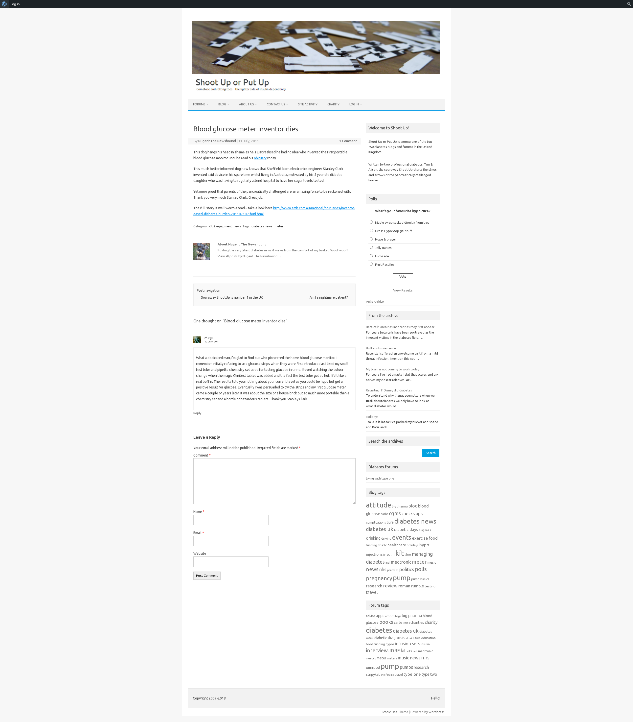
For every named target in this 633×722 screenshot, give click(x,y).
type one (412, 674)
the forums (387, 674)
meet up (371, 658)
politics (406, 569)
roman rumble (411, 585)
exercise (420, 538)
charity (431, 622)
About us (246, 104)
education (428, 638)
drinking (373, 538)
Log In (354, 104)
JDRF (394, 650)
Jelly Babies (383, 247)
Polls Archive (375, 301)
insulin (389, 554)
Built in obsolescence (381, 348)
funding (371, 545)
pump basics (420, 579)
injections (374, 554)
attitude (378, 505)
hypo (424, 544)
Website (199, 553)
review (390, 585)
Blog (222, 104)
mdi (387, 562)
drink (409, 638)
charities (417, 622)
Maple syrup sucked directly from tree (402, 222)
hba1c (382, 545)
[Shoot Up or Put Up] (316, 90)
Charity (333, 104)
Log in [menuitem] (15, 4)
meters (392, 658)
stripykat (373, 674)
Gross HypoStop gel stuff (393, 231)
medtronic (401, 561)
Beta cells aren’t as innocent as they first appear (400, 327)
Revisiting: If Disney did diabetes (389, 390)
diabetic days (406, 529)
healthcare (396, 545)
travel (372, 592)
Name (198, 512)
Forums (199, 104)
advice (370, 616)
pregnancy (379, 578)
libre (408, 554)
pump (401, 577)
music (432, 562)
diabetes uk (379, 529)
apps (380, 615)
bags (398, 616)
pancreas (392, 570)
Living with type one (380, 478)
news (237, 226)
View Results (403, 290)
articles (389, 616)
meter (279, 226)
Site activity (307, 104)
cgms (395, 513)
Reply (197, 413)
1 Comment (348, 141)
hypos (390, 644)
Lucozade (382, 256)
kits (409, 651)
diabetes (379, 630)
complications (376, 522)
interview (377, 650)
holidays (413, 545)
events (401, 537)
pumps (406, 667)
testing (430, 586)
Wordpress (437, 712)
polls (421, 569)
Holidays (372, 416)
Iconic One (390, 712)
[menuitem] (4, 4)
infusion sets (407, 643)
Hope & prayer (385, 239)
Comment (202, 455)
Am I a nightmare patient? (331, 297)
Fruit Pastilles (384, 264)
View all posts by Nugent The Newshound (249, 256)
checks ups (412, 513)
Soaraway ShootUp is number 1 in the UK (230, 297)
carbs (384, 514)
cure (390, 522)
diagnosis (425, 530)
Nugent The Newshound (217, 141)
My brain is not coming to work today (392, 369)
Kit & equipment (220, 226)
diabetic (380, 638)
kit (399, 553)
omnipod (373, 667)
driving (386, 538)
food (433, 538)
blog (412, 505)
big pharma (400, 506)
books (386, 622)
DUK (417, 638)
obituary (260, 158)
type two (429, 674)
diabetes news (261, 226)
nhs (382, 569)
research (374, 585)
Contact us (276, 104)
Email (198, 533)
